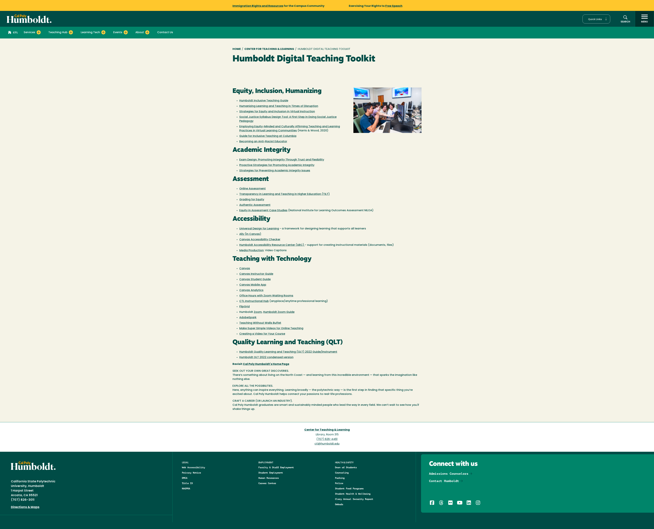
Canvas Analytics (251, 290)
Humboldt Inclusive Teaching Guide (263, 100)
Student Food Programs (349, 488)
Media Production (251, 250)
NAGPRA (186, 488)
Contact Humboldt (444, 481)
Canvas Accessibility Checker (259, 239)
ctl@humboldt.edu (327, 444)
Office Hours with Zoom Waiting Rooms (266, 295)
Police (339, 483)
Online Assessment (252, 188)
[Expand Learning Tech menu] (103, 32)
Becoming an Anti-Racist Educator (263, 141)
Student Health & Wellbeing (352, 493)
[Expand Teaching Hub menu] (71, 32)
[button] (596, 18)
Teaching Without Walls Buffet (260, 323)
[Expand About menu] (147, 32)
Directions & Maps (25, 507)
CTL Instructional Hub (254, 301)
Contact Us (165, 32)
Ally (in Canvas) (250, 234)
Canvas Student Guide (255, 279)
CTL (15, 32)
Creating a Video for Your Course (262, 334)
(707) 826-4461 (327, 439)
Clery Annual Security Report (354, 499)
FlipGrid (244, 306)
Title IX (187, 483)
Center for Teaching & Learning (269, 49)
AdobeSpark (247, 317)
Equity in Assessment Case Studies (263, 210)
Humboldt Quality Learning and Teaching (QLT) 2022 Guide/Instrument (288, 352)
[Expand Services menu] (39, 32)
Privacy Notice (191, 472)
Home (236, 49)
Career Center (267, 483)
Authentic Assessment (254, 205)
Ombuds (339, 504)
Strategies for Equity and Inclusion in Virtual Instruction (277, 111)
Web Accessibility (193, 467)
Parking (340, 478)
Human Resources (268, 478)
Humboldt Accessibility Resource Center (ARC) (272, 245)
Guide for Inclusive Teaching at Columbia (267, 136)
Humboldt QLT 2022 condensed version (266, 357)
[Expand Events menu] (126, 32)
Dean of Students (346, 467)
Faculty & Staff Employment (276, 467)
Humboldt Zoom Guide (278, 312)
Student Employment (270, 472)
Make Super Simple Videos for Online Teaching (271, 328)
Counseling (342, 472)
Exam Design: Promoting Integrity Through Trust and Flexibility (281, 159)
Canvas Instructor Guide (256, 274)
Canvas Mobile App (252, 285)
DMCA (184, 478)
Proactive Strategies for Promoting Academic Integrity (276, 165)
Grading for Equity (251, 199)
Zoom (258, 312)
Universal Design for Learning (259, 228)
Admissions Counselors (448, 473)
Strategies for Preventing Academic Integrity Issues (274, 170)
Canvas (244, 268)
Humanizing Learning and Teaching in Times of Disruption (278, 106)
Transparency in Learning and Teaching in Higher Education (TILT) (284, 194)
